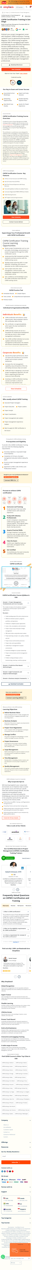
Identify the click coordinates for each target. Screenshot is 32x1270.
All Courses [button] (19, 7)
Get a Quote (23, 73)
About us (6, 1125)
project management (8, 124)
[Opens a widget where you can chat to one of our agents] (20, 1251)
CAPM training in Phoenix (7, 1102)
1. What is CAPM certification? (11, 911)
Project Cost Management (16, 155)
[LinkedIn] (1, 1171)
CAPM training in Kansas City (21, 1088)
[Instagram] (7, 1171)
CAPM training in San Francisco (9, 1110)
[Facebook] (4, 1171)
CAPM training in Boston (7, 1070)
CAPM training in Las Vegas (8, 1091)
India (7, 1203)
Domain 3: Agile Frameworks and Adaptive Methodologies (12, 672)
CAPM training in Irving (7, 1088)
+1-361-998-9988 (8, 1200)
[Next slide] (17, 889)
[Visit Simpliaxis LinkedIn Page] (22, 868)
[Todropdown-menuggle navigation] (1, 7)
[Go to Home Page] (2, 12)
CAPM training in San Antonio (8, 1106)
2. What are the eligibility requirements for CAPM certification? (14, 929)
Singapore (23, 1209)
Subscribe (15, 1162)
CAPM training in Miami (7, 1095)
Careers (5, 1137)
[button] (30, 7)
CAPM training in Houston (8, 1084)
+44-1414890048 (22, 1206)
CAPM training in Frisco (22, 1081)
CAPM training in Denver (20, 1077)
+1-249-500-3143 (22, 1200)
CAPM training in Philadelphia (22, 1099)
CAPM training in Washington (21, 1113)
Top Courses (5, 1223)
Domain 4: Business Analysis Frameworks (15, 678)
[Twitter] (9, 1171)
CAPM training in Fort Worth (8, 1081)
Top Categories (6, 1218)
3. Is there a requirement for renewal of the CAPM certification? (14, 936)
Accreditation (7, 1127)
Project (7, 12)
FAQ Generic (28, 905)
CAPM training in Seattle (7, 1113)
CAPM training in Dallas (7, 1077)
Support (4, 1192)
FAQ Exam (13, 905)
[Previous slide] (14, 889)
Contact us (6, 1132)
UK (21, 1204)
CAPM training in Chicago (7, 1073)
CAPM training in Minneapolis (21, 1095)
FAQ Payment (20, 905)
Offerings (4, 1142)
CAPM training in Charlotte (21, 1070)
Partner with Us (6, 1187)
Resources (4, 1147)
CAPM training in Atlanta (21, 1062)
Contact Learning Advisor (15, 698)
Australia (8, 1209)
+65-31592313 (22, 1211)
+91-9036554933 (8, 1205)
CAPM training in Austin (7, 1066)
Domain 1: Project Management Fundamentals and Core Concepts (13, 603)
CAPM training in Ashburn (8, 1062)
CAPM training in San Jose (23, 1110)
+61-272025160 (7, 1211)
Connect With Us (10, 480)
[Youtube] (12, 1171)
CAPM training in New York (8, 1099)
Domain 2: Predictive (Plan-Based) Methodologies (13, 666)
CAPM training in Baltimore (21, 1066)
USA (7, 1198)
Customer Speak (8, 1129)
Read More (13, 884)
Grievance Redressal (9, 1134)
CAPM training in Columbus (22, 1073)
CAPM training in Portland (21, 1102)
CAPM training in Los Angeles (22, 1091)
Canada (22, 1198)
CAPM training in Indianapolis (22, 1084)
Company (4, 1120)
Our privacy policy (8, 1257)
